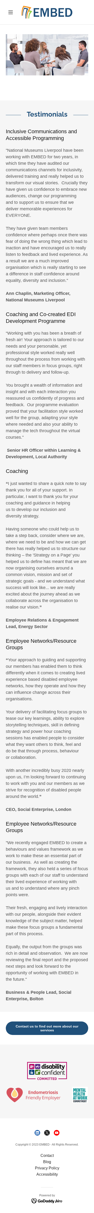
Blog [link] (47, 1162)
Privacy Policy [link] (47, 1168)
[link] (47, 12)
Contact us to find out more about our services (47, 1028)
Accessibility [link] (47, 1174)
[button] (12, 12)
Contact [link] (47, 1155)
